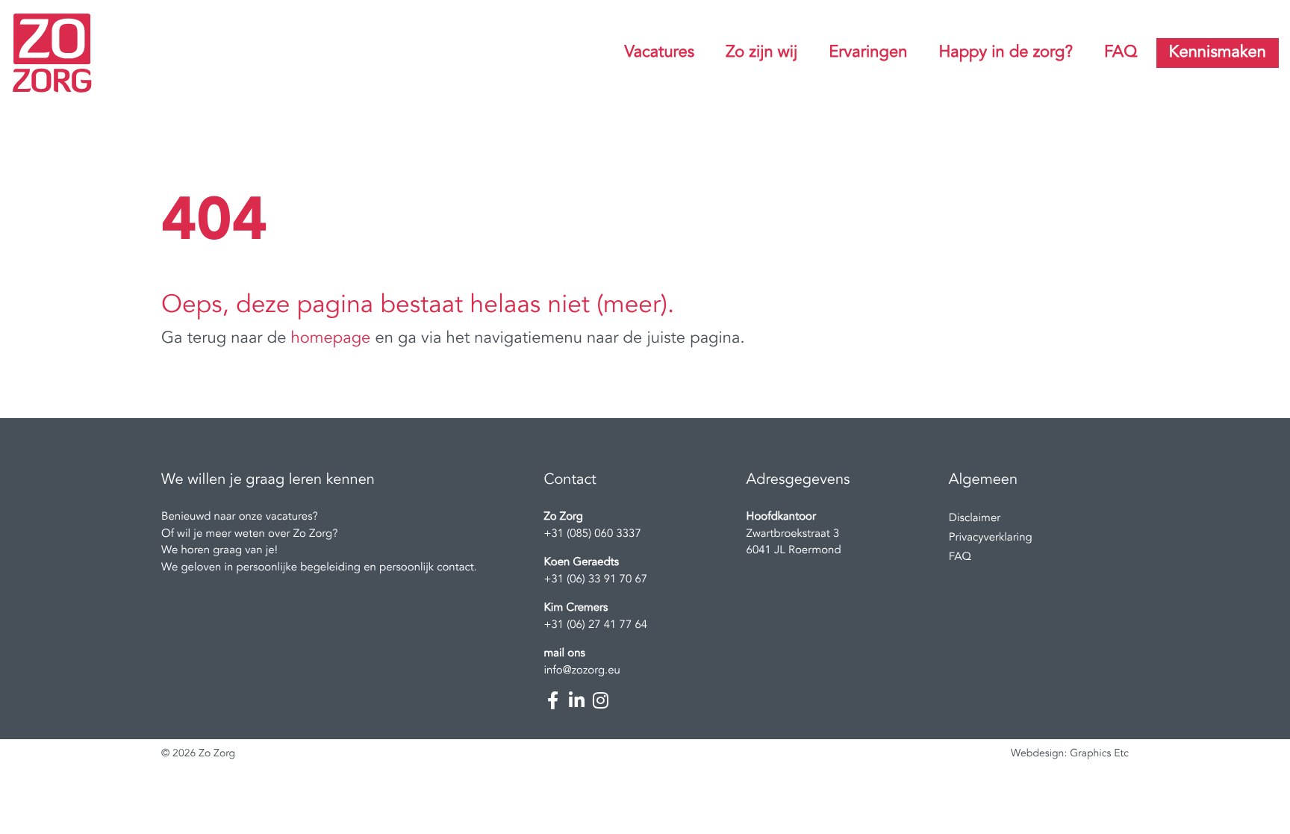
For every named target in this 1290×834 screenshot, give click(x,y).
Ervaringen (868, 53)
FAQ (1120, 53)
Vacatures (659, 53)
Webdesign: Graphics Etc (1070, 754)
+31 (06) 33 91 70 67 (595, 579)
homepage (331, 339)
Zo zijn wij (761, 53)
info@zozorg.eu (581, 670)
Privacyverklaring (990, 538)
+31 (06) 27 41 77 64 (595, 625)
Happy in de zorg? (1005, 53)
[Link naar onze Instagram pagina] (600, 700)
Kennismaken (1217, 53)
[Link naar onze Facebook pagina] (552, 700)
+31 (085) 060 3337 (592, 534)
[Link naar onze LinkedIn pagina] (576, 700)
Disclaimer (974, 518)
